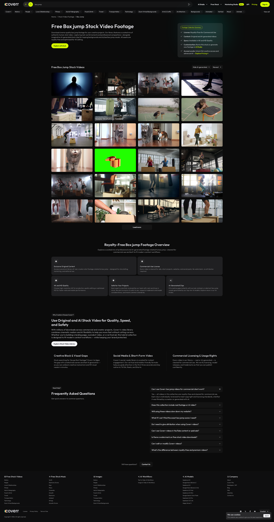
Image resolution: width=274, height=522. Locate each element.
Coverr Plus (230, 482)
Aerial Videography (10, 490)
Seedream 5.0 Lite (188, 500)
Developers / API (232, 485)
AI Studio (201, 4)
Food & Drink (8, 493)
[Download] (176, 119)
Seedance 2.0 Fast (188, 490)
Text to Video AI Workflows (145, 480)
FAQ (228, 490)
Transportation (8, 498)
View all (267, 12)
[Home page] (11, 4)
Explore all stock (60, 46)
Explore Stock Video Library (64, 344)
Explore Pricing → (201, 53)
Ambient (51, 498)
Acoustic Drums (53, 503)
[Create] (25, 4)
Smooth (51, 493)
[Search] (30, 4)
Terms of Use (44, 511)
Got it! (267, 516)
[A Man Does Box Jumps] (158, 109)
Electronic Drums (54, 482)
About (229, 480)
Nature (6, 480)
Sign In (264, 4)
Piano (50, 488)
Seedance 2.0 (186, 485)
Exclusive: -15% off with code (110, 119)
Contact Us (146, 464)
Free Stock (215, 4)
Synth (50, 480)
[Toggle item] (220, 389)
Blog (228, 488)
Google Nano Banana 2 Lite (191, 488)
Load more (137, 227)
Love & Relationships (10, 485)
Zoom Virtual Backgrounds (12, 503)
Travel (6, 495)
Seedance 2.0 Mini (188, 493)
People (6, 482)
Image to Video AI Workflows (146, 482)
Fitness (6, 488)
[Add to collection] (176, 101)
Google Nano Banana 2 (189, 482)
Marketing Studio (234, 4)
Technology (7, 500)
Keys (50, 485)
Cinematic (52, 490)
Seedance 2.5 (186, 480)
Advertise (230, 493)
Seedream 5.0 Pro (188, 498)
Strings (51, 500)
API (247, 4)
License (25, 511)
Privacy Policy (34, 511)
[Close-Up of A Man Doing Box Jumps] (202, 109)
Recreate (159, 119)
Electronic (52, 495)
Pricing (254, 4)
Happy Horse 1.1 (187, 503)
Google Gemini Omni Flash (190, 495)
